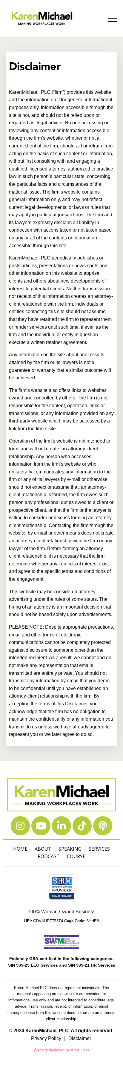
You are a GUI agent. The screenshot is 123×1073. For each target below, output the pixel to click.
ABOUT (43, 849)
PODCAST (49, 856)
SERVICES (99, 849)
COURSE (76, 856)
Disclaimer (79, 1038)
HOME (20, 849)
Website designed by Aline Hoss (62, 1050)
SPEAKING (70, 849)
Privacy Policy (46, 1038)
